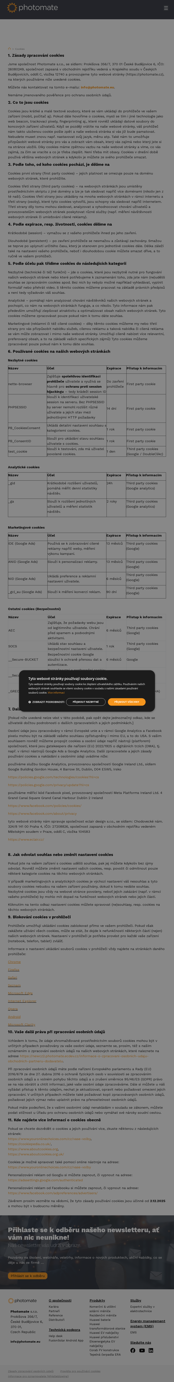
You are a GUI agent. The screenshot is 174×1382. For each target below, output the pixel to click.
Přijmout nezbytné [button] (86, 701)
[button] (46, 702)
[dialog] (87, 691)
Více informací (56, 692)
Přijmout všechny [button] (126, 701)
